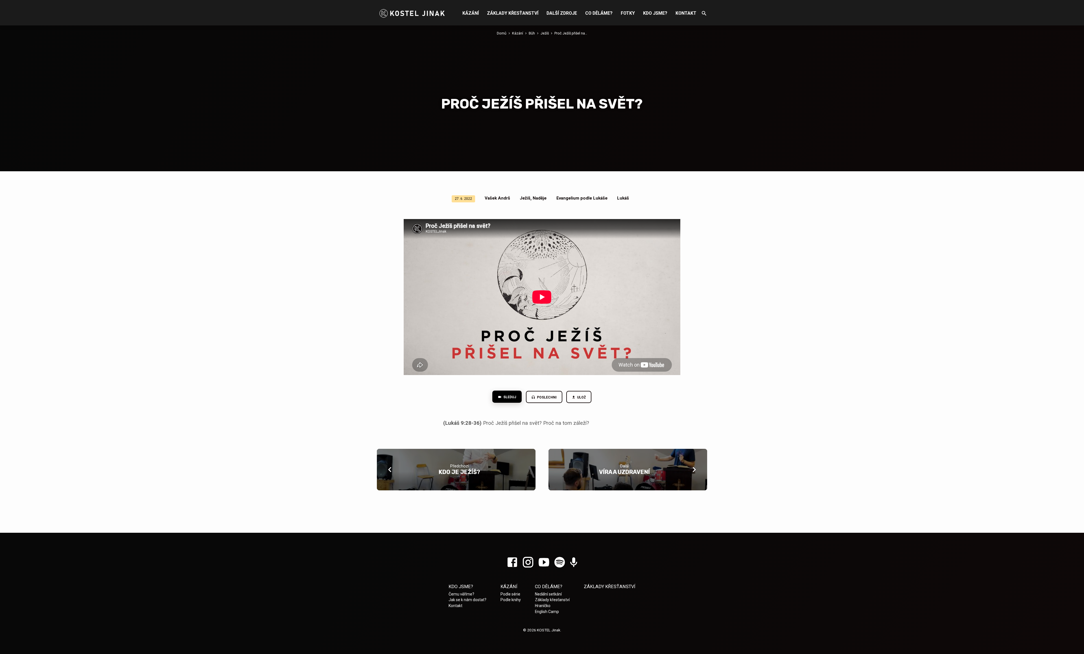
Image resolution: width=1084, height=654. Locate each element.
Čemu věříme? (461, 594)
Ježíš (545, 33)
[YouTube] (543, 562)
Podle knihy (511, 599)
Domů (501, 33)
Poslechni (546, 397)
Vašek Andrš (497, 198)
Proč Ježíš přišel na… (570, 33)
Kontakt (686, 13)
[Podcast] (574, 563)
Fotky (628, 13)
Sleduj (509, 397)
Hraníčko (542, 605)
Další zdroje (562, 13)
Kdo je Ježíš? (459, 472)
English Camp (547, 611)
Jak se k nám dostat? (467, 599)
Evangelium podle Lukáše (581, 198)
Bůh (532, 33)
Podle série (510, 594)
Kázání (470, 13)
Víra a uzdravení (624, 472)
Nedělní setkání (548, 594)
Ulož (581, 397)
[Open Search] (704, 13)
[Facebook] (512, 562)
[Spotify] (559, 562)
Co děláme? (599, 13)
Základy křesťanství (512, 13)
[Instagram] (528, 562)
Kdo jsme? (655, 13)
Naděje (540, 198)
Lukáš (623, 198)
